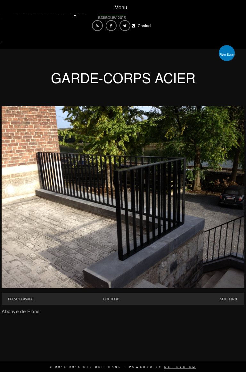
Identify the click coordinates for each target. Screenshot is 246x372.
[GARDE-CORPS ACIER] (123, 286)
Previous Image (21, 298)
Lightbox (111, 298)
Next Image (229, 298)
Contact (144, 25)
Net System (180, 366)
